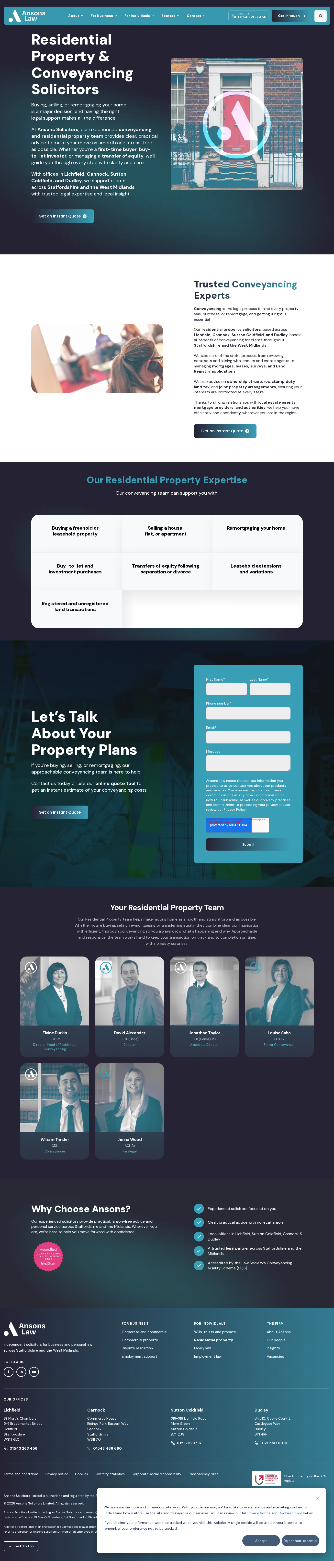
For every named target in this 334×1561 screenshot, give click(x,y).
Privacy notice (56, 1474)
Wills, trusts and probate (215, 1332)
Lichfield (12, 1410)
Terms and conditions (21, 1474)
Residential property (213, 1340)
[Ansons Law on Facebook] (8, 1372)
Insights (273, 1348)
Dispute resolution (137, 1348)
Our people (276, 1340)
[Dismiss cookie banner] (317, 1498)
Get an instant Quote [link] (60, 216)
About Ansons (279, 1332)
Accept (261, 1540)
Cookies (81, 1474)
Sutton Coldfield (187, 1410)
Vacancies (275, 1356)
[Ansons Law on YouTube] (34, 1372)
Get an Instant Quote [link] (60, 812)
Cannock (96, 1410)
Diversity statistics (110, 1474)
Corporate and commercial (144, 1332)
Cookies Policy (290, 1513)
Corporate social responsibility (156, 1474)
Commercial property (140, 1340)
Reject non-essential (300, 1540)
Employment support (139, 1356)
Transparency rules (203, 1474)
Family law (202, 1348)
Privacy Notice (258, 1513)
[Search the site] (320, 16)
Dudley (261, 1410)
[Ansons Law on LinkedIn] (21, 1372)
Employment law (208, 1356)
